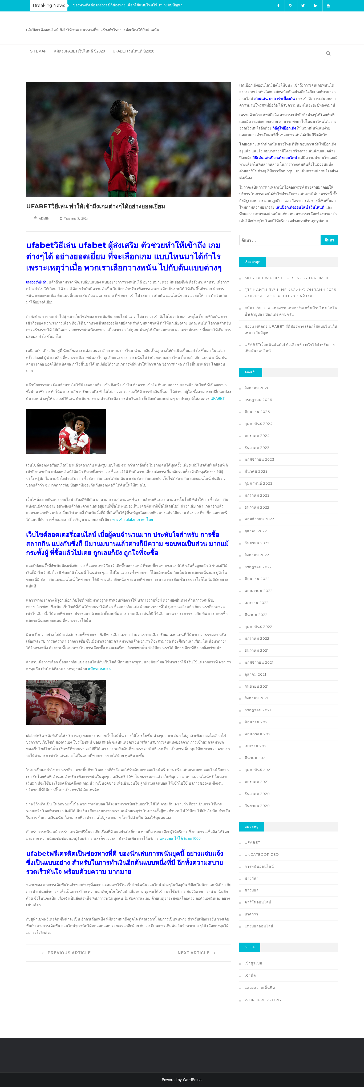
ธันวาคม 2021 (257, 650)
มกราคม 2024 (257, 435)
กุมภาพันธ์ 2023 (259, 483)
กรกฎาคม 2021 (258, 710)
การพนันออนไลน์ (259, 866)
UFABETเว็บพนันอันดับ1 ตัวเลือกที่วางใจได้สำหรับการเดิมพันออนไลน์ (290, 347)
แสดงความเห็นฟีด (260, 987)
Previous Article (68, 953)
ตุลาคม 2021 (255, 674)
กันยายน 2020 (257, 806)
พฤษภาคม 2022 (259, 591)
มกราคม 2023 (257, 495)
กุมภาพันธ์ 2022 (258, 626)
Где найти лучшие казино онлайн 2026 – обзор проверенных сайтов (290, 292)
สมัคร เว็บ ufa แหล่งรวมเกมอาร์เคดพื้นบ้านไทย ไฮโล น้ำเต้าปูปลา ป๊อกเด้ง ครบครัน (291, 311)
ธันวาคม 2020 (257, 794)
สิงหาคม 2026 (257, 388)
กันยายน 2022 (257, 543)
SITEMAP (38, 51)
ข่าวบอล (252, 890)
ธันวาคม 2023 (257, 447)
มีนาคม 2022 (256, 615)
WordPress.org (263, 1000)
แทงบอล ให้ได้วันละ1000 (180, 838)
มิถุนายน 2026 (257, 411)
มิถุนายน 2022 (257, 579)
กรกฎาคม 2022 (258, 567)
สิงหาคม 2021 (256, 698)
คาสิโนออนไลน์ (258, 902)
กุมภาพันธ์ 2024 (259, 423)
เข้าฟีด (250, 975)
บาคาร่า (251, 914)
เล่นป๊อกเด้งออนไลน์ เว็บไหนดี (300, 207)
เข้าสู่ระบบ (253, 963)
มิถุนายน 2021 (257, 722)
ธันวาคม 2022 (257, 507)
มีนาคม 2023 (256, 471)
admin (44, 218)
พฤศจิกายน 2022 (259, 519)
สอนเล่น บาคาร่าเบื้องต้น (274, 98)
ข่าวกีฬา (252, 878)
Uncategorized (262, 854)
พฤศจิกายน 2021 (259, 662)
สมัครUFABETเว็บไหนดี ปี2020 (79, 51)
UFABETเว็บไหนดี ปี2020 (133, 51)
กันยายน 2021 (257, 686)
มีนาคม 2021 (256, 758)
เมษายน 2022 (257, 603)
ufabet (252, 842)
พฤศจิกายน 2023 (259, 459)
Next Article (194, 953)
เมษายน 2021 (256, 746)
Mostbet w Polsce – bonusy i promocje (289, 278)
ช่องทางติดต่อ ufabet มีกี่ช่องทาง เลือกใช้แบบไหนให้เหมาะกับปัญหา (128, 4)
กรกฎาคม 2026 (258, 400)
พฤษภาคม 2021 (258, 734)
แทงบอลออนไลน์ (259, 926)
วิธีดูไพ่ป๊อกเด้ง (284, 128)
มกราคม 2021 (257, 782)
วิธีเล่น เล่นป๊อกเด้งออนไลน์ (275, 157)
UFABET (218, 398)
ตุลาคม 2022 (256, 531)
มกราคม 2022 (257, 638)
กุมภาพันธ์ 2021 (258, 770)
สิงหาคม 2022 (257, 555)
